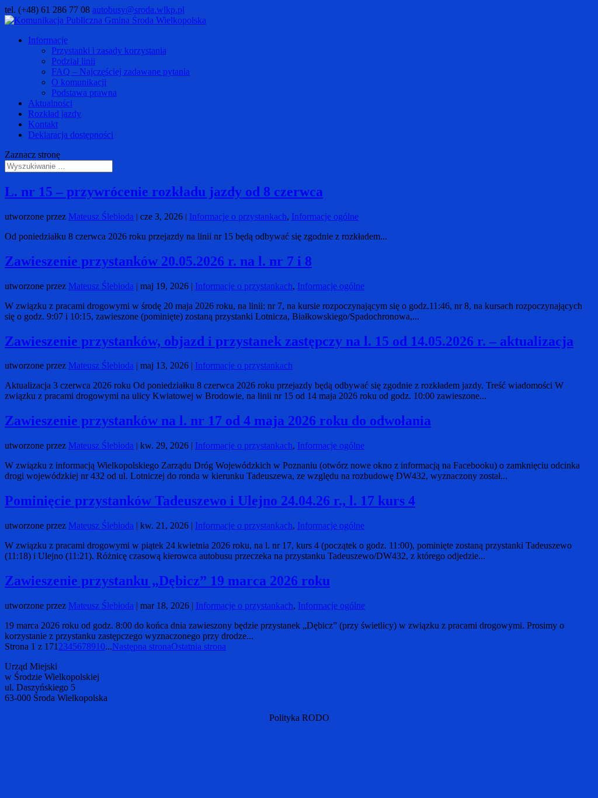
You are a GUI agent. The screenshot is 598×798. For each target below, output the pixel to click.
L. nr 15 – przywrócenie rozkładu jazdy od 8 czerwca (164, 191)
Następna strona (141, 646)
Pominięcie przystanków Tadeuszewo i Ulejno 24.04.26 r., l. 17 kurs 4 (210, 500)
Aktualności (50, 103)
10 (100, 646)
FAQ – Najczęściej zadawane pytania (120, 72)
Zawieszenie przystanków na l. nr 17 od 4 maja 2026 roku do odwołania (218, 420)
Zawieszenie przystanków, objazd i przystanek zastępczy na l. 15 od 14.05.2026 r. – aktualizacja (289, 341)
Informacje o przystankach (238, 216)
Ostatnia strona (198, 646)
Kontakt (43, 124)
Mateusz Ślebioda (101, 216)
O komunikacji (78, 82)
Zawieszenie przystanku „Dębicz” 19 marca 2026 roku (167, 580)
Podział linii (73, 61)
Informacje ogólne (325, 216)
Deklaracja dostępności (70, 135)
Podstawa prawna (84, 93)
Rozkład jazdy (54, 114)
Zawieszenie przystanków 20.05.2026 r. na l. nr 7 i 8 (158, 261)
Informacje (48, 40)
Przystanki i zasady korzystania (108, 50)
